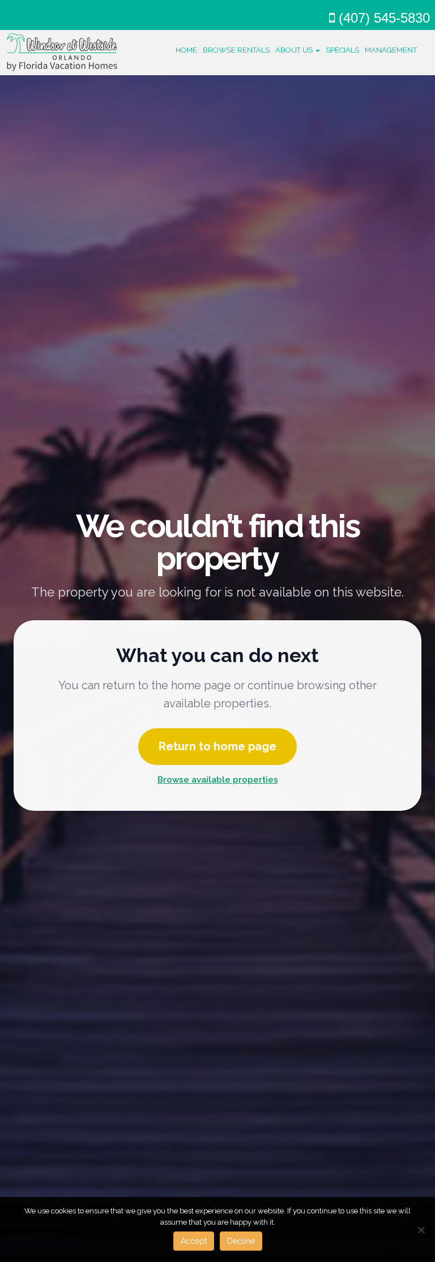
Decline (241, 1241)
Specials (342, 50)
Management (391, 50)
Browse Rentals (236, 50)
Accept (194, 1241)
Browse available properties (217, 780)
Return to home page (217, 746)
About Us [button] (294, 50)
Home (186, 50)
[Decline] (421, 1229)
